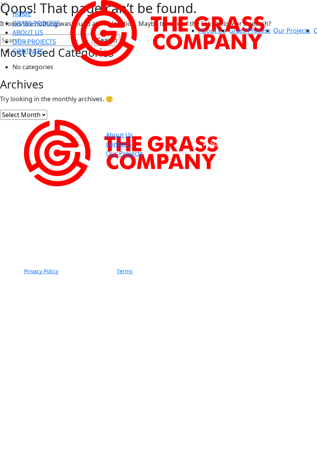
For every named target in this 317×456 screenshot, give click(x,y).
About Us (212, 30)
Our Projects (291, 30)
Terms (125, 271)
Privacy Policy (41, 271)
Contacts (28, 51)
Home (21, 14)
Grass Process (250, 30)
